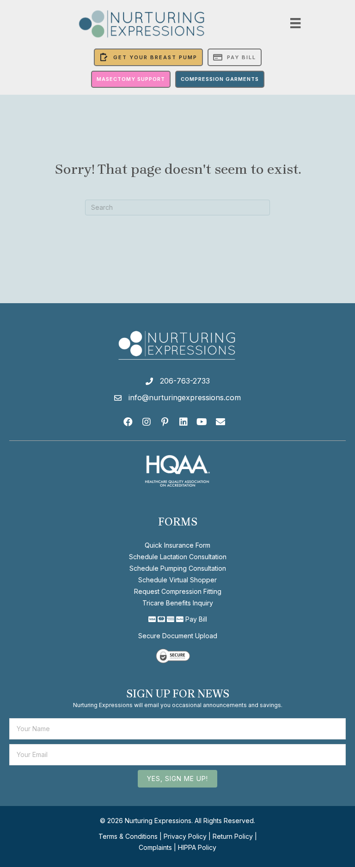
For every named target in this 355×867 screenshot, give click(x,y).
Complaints (155, 847)
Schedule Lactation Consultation (177, 557)
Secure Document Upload (177, 636)
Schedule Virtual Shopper (177, 580)
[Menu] (295, 23)
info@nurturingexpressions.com (185, 397)
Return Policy (233, 836)
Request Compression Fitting (177, 591)
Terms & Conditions (128, 836)
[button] (128, 422)
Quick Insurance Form (177, 545)
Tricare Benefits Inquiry (177, 603)
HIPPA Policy (197, 847)
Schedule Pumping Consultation (177, 568)
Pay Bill (196, 619)
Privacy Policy (185, 836)
